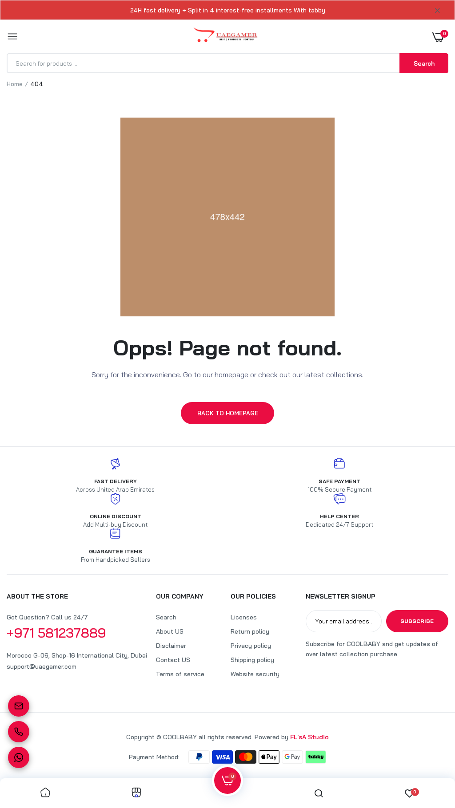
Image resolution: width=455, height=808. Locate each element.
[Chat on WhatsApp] (18, 757)
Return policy (250, 631)
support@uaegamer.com (41, 666)
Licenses (244, 617)
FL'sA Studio (309, 737)
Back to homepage (227, 413)
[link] (45, 793)
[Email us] (18, 706)
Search (166, 617)
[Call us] (18, 731)
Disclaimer (171, 646)
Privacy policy (251, 646)
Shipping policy (252, 660)
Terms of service (180, 674)
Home (15, 84)
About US (170, 631)
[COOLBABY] (225, 36)
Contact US (173, 660)
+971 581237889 (56, 632)
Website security (255, 674)
